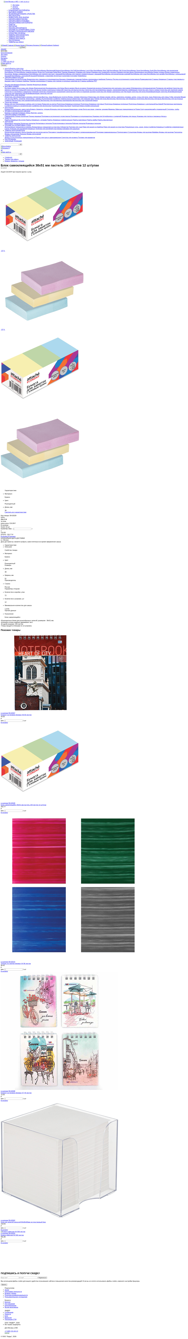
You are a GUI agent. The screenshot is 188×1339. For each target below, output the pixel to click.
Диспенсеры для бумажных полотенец (130, 99)
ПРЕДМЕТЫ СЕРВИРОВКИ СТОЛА (22, 29)
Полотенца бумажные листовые (92, 104)
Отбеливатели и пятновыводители (143, 88)
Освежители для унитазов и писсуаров (116, 88)
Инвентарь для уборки (13, 97)
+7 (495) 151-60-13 (7, 61)
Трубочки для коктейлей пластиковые (49, 129)
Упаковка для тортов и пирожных (149, 116)
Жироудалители (40, 88)
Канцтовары (9, 107)
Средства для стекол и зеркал (149, 90)
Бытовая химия (10, 88)
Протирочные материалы (173, 104)
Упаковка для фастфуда (125, 72)
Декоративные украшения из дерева (18, 127)
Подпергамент (122, 132)
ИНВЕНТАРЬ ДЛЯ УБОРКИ (19, 17)
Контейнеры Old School (118, 70)
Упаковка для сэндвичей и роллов (103, 72)
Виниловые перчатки (12, 123)
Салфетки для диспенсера (41, 106)
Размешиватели (146, 79)
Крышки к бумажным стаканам (70, 79)
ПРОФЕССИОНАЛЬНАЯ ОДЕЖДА (21, 31)
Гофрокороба (10, 116)
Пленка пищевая (35, 116)
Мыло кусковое (81, 88)
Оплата (15, 7)
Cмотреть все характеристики (15, 512)
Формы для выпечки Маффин (148, 132)
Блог (6, 1316)
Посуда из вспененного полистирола (126, 79)
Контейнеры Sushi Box (149, 70)
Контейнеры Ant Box (29, 70)
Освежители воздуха (94, 88)
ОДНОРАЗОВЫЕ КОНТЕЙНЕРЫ (21, 22)
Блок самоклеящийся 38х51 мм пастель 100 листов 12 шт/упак (23, 805)
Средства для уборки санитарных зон (110, 92)
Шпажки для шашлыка (71, 129)
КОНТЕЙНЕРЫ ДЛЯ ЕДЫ (14, 69)
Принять (4, 1284)
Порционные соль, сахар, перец (137, 127)
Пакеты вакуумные (80, 120)
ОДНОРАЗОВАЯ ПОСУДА (18, 19)
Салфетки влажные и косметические (18, 106)
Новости (8, 1314)
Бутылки (23, 79)
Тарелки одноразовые (38, 81)
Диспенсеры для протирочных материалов (56, 100)
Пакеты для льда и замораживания (48, 137)
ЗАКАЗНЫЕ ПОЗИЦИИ (13, 141)
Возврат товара (10, 1293)
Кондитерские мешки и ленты (16, 132)
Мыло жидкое (70, 88)
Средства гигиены (11, 102)
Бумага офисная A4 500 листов (12, 1235)
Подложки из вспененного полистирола (56, 116)
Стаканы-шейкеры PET (88, 81)
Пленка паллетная (22, 116)
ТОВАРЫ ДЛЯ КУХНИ (17, 37)
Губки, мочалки (175, 97)
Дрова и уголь (10, 137)
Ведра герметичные (172, 72)
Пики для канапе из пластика (114, 127)
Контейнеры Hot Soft (68, 70)
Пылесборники (47, 99)
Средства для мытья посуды (74, 90)
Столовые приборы (22, 81)
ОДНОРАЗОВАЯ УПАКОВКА (19, 21)
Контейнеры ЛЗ (10, 72)
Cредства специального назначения (52, 92)
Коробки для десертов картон (37, 132)
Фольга (163, 116)
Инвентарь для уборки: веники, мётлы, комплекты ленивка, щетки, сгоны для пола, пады (120, 97)
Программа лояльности (13, 1291)
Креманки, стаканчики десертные (49, 76)
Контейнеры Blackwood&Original (49, 70)
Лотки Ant (41, 72)
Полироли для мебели (164, 88)
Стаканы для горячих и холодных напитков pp (63, 81)
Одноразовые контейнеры (144, 72)
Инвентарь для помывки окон (83, 99)
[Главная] (6, 63)
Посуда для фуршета (12, 84)
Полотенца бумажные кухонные (69, 104)
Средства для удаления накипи (171, 90)
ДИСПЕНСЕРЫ (14, 15)
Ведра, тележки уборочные (78, 97)
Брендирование (6, 53)
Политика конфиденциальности (16, 1295)
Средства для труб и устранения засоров (81, 92)
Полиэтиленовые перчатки (62, 123)
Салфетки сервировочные (173, 127)
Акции (7, 1290)
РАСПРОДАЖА (14, 40)
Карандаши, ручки (76, 109)
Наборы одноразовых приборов (94, 79)
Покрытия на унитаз (49, 104)
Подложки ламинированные (106, 132)
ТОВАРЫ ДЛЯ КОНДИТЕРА (19, 35)
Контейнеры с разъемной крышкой (24, 76)
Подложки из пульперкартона (81, 116)
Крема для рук (10, 104)
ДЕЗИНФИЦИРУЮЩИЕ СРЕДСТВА (22, 14)
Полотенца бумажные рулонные (116, 104)
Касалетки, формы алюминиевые (17, 74)
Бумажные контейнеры (13, 70)
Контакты (16, 8)
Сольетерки (132, 132)
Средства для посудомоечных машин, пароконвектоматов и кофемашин (111, 90)
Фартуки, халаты (37, 113)
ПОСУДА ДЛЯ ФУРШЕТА (18, 28)
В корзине (12, 536)
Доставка (16, 5)
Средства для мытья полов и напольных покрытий (45, 90)
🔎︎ (20, 144)
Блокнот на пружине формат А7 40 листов (16, 1093)
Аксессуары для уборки (25, 88)
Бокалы (23, 84)
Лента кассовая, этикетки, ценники (95, 109)
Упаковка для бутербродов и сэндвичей (107, 116)
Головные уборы (24, 113)
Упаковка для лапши (83, 72)
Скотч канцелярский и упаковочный (153, 109)
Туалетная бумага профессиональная (85, 106)
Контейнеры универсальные (27, 72)
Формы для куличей (34, 134)
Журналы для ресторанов (59, 109)
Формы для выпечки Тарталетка (170, 132)
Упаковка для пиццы (129, 116)
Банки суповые (159, 72)
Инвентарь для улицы (161, 97)
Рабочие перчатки (79, 123)
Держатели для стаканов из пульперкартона (43, 79)
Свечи (7, 129)
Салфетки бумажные (156, 127)
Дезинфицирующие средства (157, 92)
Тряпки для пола (100, 99)
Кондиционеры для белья (55, 88)
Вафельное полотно (60, 97)
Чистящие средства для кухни (135, 92)
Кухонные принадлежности (25, 137)
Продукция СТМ (10, 1319)
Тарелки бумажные (69, 72)
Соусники (73, 76)
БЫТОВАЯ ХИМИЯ (16, 12)
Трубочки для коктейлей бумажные (22, 129)
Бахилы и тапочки (11, 113)
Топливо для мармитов (86, 137)
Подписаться (42, 1277)
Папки (137, 109)
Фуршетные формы (40, 84)
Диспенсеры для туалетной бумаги (85, 100)
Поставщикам (10, 1304)
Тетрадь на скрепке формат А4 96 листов (16, 963)
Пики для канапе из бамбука (93, 127)
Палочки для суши (76, 127)
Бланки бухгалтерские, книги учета (17, 109)
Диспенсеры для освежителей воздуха (26, 100)
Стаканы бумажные (159, 79)
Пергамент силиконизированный (84, 132)
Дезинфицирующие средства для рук (38, 93)
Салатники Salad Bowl (53, 72)
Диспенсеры (111, 99)
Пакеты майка (92, 120)
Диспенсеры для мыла (153, 99)
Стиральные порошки (31, 92)
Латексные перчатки (28, 123)
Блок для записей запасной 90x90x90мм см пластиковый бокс (23, 1222)
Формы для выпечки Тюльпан (16, 134)
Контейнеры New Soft (102, 70)
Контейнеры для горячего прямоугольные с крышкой (82, 74)
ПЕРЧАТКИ (13, 26)
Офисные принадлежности (125, 109)
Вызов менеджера (11, 1307)
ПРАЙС (3, 60)
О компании (9, 1312)
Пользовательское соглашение (16, 1297)
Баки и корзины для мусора (31, 97)
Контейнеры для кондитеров (167, 70)
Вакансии (8, 1318)
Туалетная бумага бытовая (61, 106)
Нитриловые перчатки (44, 123)
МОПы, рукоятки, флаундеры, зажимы (27, 99)
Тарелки (29, 84)
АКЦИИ (3, 49)
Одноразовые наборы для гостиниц (28, 104)
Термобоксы (81, 76)
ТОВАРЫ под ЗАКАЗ (16, 42)
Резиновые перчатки (93, 123)
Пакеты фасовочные (105, 120)
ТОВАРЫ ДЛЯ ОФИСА (17, 38)
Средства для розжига (69, 137)
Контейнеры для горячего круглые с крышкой (46, 74)
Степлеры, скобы (173, 109)
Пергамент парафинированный (60, 132)
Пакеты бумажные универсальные (60, 120)
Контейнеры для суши (139, 74)
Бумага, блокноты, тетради (40, 109)
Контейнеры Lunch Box (85, 70)
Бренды (7, 1302)
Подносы (109, 79)
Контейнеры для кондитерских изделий (116, 74)
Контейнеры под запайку (156, 74)
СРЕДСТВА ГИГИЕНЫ (17, 33)
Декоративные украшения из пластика (46, 127)
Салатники (66, 76)
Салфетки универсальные (62, 99)
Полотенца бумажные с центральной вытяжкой (146, 104)
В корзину (4, 536)
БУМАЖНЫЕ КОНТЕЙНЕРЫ (19, 10)
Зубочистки (64, 127)
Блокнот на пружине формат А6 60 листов (16, 715)
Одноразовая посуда (12, 79)
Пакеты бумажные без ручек (15, 120)
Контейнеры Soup (134, 70)
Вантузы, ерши (47, 97)
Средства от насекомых (14, 92)
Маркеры (111, 109)
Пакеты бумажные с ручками (36, 120)
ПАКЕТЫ (12, 24)
